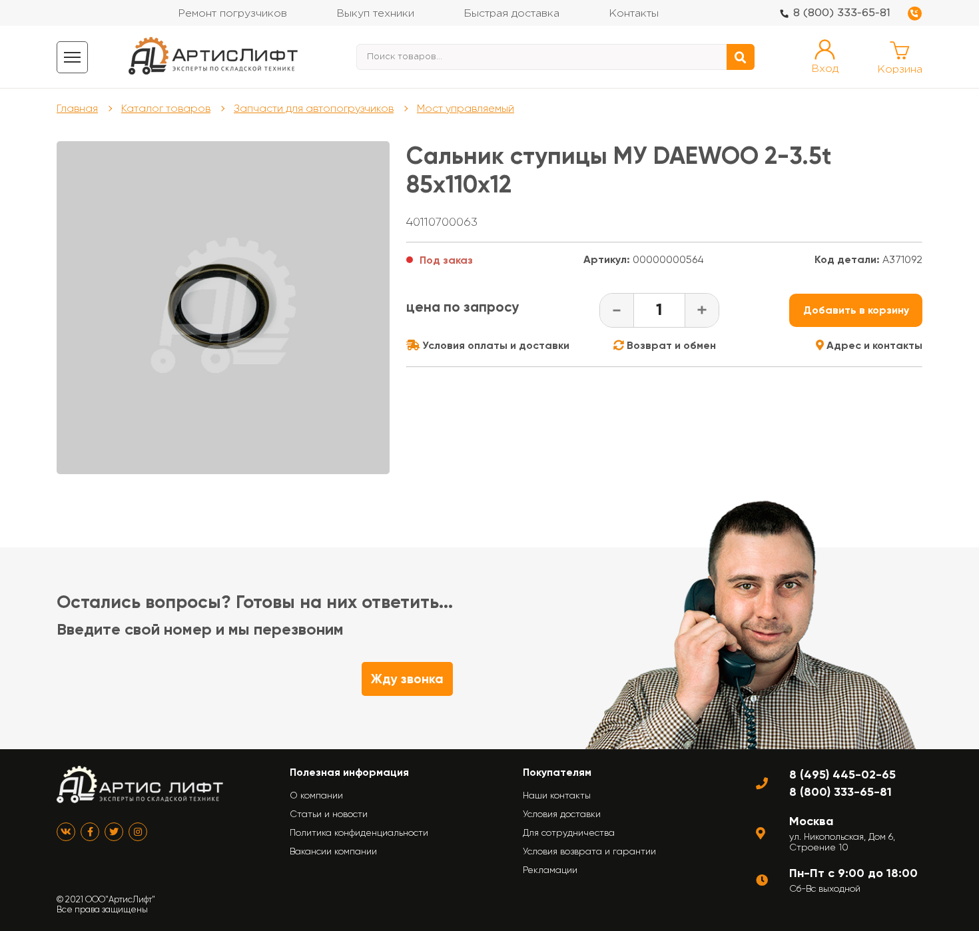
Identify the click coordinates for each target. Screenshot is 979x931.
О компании (316, 795)
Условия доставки (562, 813)
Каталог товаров (165, 108)
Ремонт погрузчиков (232, 14)
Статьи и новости (329, 813)
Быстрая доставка (511, 14)
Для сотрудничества (569, 832)
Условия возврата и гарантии (589, 851)
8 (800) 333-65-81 (841, 13)
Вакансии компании (333, 851)
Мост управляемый (465, 108)
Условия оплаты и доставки (494, 345)
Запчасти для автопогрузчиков (314, 108)
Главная (77, 108)
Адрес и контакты (873, 345)
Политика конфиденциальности (359, 832)
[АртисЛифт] (213, 57)
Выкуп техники (375, 14)
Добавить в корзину (856, 310)
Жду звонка (407, 679)
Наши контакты (557, 795)
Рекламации (550, 869)
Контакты (634, 14)
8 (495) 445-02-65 (842, 774)
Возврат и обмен (670, 345)
